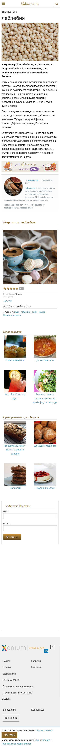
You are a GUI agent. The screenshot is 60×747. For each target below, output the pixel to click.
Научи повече (43, 730)
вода (16, 311)
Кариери (36, 661)
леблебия (25, 311)
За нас (6, 661)
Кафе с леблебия (17, 306)
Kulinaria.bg (33, 180)
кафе (35, 311)
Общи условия (42, 739)
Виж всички (11, 718)
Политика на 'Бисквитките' (18, 692)
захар (42, 311)
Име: (6, 511)
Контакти (36, 667)
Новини (7, 667)
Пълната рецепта (12, 314)
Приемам (10, 735)
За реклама (9, 673)
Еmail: (6, 523)
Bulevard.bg (9, 709)
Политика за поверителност (16, 743)
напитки (7, 301)
